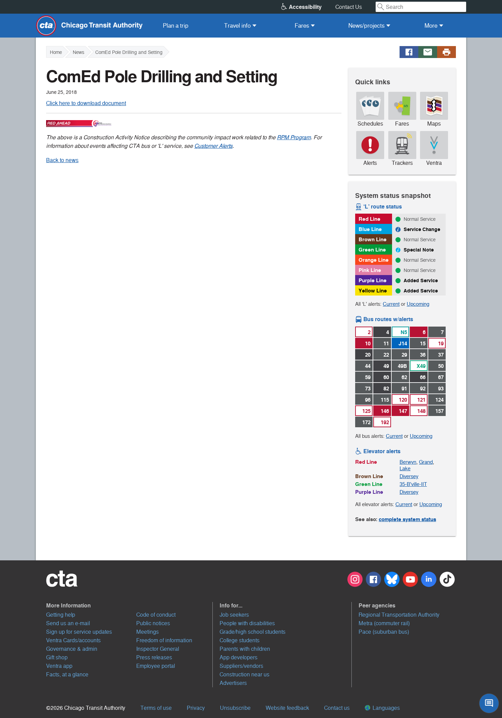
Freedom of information (164, 640)
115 (385, 400)
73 (368, 388)
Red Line (369, 219)
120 (403, 400)
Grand (426, 462)
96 (368, 400)
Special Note (419, 250)
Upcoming (418, 304)
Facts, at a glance (67, 674)
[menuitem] (175, 26)
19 (441, 343)
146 (385, 411)
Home (56, 52)
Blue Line (370, 229)
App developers (238, 657)
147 (403, 411)
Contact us (337, 708)
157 (439, 411)
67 (441, 377)
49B (402, 366)
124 (439, 400)
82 (386, 388)
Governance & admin (71, 649)
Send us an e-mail (68, 623)
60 (386, 377)
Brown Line (373, 239)
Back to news (62, 160)
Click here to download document (86, 103)
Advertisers (233, 683)
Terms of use (156, 708)
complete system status (407, 519)
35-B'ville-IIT (413, 484)
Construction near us (244, 674)
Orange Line (374, 260)
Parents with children (245, 649)
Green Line (372, 250)
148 (421, 411)
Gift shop (57, 657)
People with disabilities (247, 623)
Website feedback (287, 708)
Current (391, 304)
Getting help (60, 615)
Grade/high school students (252, 632)
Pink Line (370, 270)
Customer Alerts (213, 146)
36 (423, 355)
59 (368, 377)
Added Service (421, 280)
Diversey (409, 476)
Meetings (147, 632)
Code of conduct (156, 615)
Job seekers (234, 615)
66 (423, 377)
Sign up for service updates (79, 632)
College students (240, 640)
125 (366, 411)
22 (386, 355)
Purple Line (373, 280)
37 (441, 355)
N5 (404, 332)
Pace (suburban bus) (384, 632)
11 (386, 343)
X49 (421, 366)
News (78, 52)
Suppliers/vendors (241, 666)
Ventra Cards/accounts (73, 640)
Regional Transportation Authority (399, 615)
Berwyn (408, 462)
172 (366, 422)
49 (386, 366)
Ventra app (59, 666)
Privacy (196, 708)
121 (421, 400)
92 (423, 388)
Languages (385, 708)
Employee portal (155, 666)
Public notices (153, 623)
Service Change (422, 229)
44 (368, 366)
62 (404, 377)
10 (368, 343)
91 (404, 388)
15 (423, 343)
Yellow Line (373, 290)
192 (385, 422)
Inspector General (157, 649)
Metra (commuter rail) (384, 623)
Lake (405, 468)
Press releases (154, 657)
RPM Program (294, 137)
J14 (403, 343)
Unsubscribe (235, 708)
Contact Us (348, 7)
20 (368, 355)
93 (441, 388)
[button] (129, 605)
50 (441, 366)
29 (404, 355)
